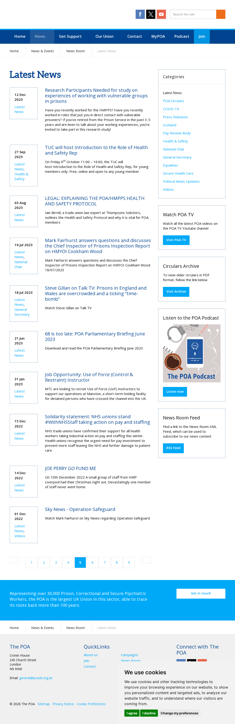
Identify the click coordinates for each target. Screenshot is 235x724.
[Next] (146, 560)
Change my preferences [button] (179, 713)
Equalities (170, 165)
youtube (161, 14)
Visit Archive (176, 291)
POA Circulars (173, 100)
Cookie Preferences (91, 704)
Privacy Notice (63, 704)
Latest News (19, 109)
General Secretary (22, 312)
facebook (140, 14)
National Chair (20, 264)
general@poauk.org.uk (35, 678)
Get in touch (201, 593)
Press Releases (175, 117)
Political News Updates (181, 181)
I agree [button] (132, 713)
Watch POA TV (178, 214)
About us (91, 655)
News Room (130, 660)
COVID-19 (171, 109)
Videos (19, 536)
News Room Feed (181, 418)
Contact (90, 666)
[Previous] (14, 560)
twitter (150, 14)
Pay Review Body (177, 133)
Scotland (169, 125)
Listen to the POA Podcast (191, 318)
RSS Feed (173, 448)
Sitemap (44, 704)
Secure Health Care (178, 173)
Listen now (175, 391)
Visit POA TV (176, 240)
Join (86, 660)
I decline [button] (149, 713)
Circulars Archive (181, 266)
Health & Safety (21, 176)
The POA (57, 15)
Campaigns (129, 655)
